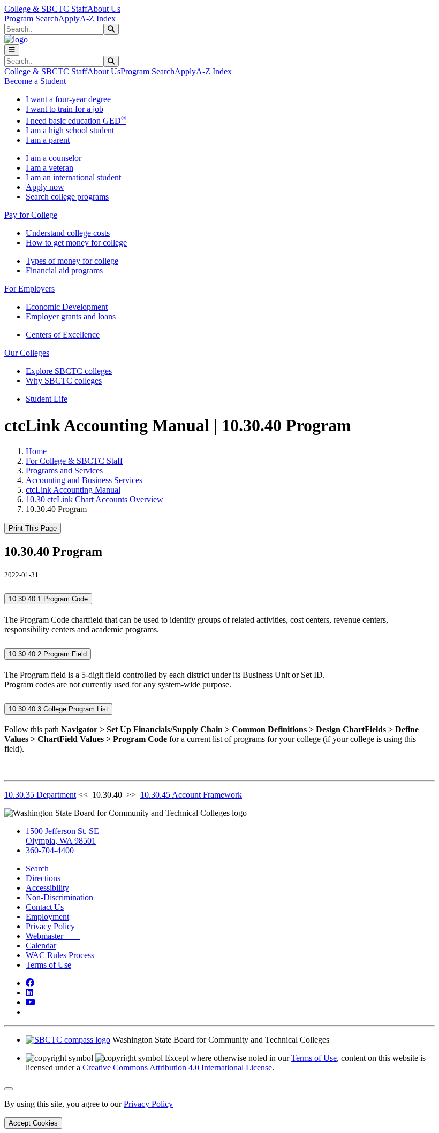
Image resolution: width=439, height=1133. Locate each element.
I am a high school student (70, 130)
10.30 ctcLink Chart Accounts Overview (94, 499)
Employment (47, 916)
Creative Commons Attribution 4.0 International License (177, 1067)
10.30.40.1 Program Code (48, 599)
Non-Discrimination (59, 897)
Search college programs (67, 196)
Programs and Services (64, 470)
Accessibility (47, 887)
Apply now (45, 187)
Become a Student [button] (35, 81)
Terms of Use (48, 964)
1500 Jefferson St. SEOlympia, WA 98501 (62, 835)
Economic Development (67, 306)
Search (37, 868)
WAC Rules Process (60, 955)
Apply (69, 18)
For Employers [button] (29, 288)
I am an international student (73, 177)
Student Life (46, 398)
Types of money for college (72, 260)
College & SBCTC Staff (45, 8)
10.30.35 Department (40, 794)
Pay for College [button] (30, 214)
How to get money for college (76, 242)
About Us (103, 8)
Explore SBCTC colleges (69, 371)
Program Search (31, 18)
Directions (43, 878)
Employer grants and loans (71, 316)
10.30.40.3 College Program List (58, 709)
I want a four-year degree (68, 99)
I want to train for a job (64, 108)
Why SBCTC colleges (64, 380)
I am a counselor (53, 158)
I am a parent (48, 139)
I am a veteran (49, 167)
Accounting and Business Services (84, 480)
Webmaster (53, 935)
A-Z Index (98, 18)
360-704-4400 (50, 850)
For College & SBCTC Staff (74, 460)
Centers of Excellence (63, 334)
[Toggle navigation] (11, 50)
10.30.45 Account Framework (191, 794)
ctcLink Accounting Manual (73, 489)
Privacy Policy (50, 926)
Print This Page (33, 528)
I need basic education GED (76, 120)
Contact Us (45, 907)
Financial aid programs (64, 270)
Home (36, 451)
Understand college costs (68, 233)
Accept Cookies (33, 1123)
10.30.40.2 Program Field (48, 654)
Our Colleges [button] (26, 352)
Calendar (41, 945)
